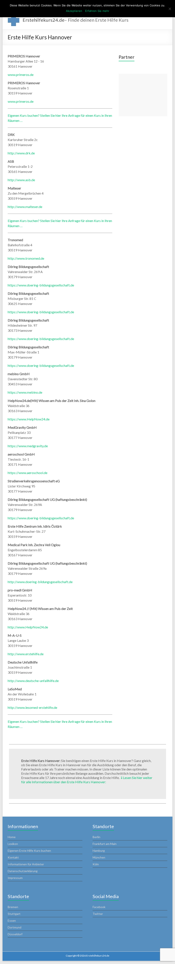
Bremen (13, 907)
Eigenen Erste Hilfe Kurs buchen (29, 850)
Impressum (15, 878)
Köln (96, 864)
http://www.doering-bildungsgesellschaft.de (40, 582)
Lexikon (13, 844)
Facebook (99, 907)
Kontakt (13, 857)
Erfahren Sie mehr (97, 11)
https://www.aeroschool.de (27, 473)
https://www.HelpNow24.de (29, 419)
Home (12, 837)
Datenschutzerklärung (23, 871)
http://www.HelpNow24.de (28, 627)
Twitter (98, 914)
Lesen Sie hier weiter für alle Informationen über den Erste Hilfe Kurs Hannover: (86, 780)
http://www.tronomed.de (26, 258)
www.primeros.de (21, 75)
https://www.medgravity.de (28, 446)
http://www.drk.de (21, 153)
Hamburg (99, 850)
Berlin (96, 837)
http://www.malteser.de (25, 207)
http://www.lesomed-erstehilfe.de (32, 707)
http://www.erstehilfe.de (26, 654)
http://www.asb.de (21, 180)
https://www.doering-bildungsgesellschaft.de (41, 285)
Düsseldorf (15, 934)
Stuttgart (14, 914)
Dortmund (14, 927)
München (99, 857)
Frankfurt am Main (105, 844)
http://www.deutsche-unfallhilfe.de (33, 681)
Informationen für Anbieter (26, 864)
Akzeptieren (74, 11)
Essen (12, 920)
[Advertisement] (143, 95)
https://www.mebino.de (25, 392)
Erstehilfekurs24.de (43, 20)
